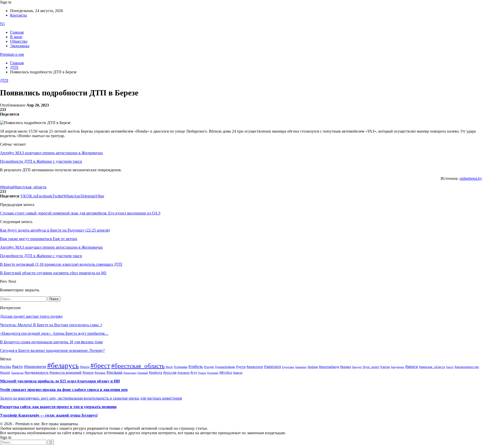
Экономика (19, 46)
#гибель (195, 366)
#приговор (130, 372)
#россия (169, 372)
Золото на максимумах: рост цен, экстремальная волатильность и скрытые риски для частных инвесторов (91, 398)
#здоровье (288, 366)
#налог (5, 372)
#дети (241, 366)
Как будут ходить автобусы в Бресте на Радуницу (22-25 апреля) (55, 230)
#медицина (397, 366)
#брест (100, 365)
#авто (17, 366)
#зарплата (272, 366)
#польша (114, 372)
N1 (2, 24)
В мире (16, 37)
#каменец (301, 366)
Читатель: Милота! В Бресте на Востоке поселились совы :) (51, 325)
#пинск (88, 372)
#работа (155, 372)
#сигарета (183, 372)
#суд (194, 372)
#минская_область (432, 367)
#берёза (6, 187)
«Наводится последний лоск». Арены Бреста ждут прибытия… (54, 333)
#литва (385, 367)
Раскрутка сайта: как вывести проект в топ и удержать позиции (58, 407)
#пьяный (143, 372)
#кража (345, 367)
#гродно (209, 367)
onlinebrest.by (471, 178)
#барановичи (35, 366)
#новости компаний (65, 372)
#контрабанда (329, 367)
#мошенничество (467, 367)
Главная (17, 32)
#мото (450, 366)
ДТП (4, 80)
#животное (255, 367)
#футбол (225, 372)
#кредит (357, 366)
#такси (202, 372)
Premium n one (12, 54)
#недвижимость (36, 372)
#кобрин (313, 367)
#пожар (100, 372)
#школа (237, 372)
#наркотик (17, 372)
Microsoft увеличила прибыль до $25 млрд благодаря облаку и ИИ (60, 381)
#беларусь (63, 365)
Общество (18, 41)
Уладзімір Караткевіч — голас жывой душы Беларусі (48, 415)
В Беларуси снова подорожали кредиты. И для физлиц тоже (51, 342)
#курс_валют (371, 367)
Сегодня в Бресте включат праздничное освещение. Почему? (52, 350)
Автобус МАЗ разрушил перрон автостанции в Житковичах (51, 153)
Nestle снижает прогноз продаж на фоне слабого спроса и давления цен (64, 389)
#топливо (212, 372)
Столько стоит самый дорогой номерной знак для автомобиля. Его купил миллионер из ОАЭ (80, 213)
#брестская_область (29, 187)
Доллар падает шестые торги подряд (31, 316)
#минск (411, 366)
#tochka (5, 367)
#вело (169, 367)
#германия (180, 367)
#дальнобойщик (225, 367)
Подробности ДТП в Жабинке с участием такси (41, 161)
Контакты (18, 15)
